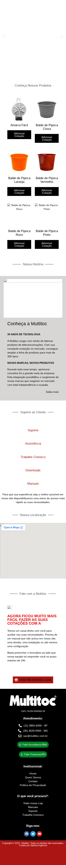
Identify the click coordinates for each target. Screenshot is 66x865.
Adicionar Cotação (19, 134)
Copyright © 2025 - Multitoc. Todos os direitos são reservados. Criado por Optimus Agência (33, 844)
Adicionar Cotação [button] (46, 138)
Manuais (33, 483)
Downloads (33, 470)
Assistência (33, 443)
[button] (4, 37)
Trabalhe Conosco (33, 457)
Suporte (33, 430)
